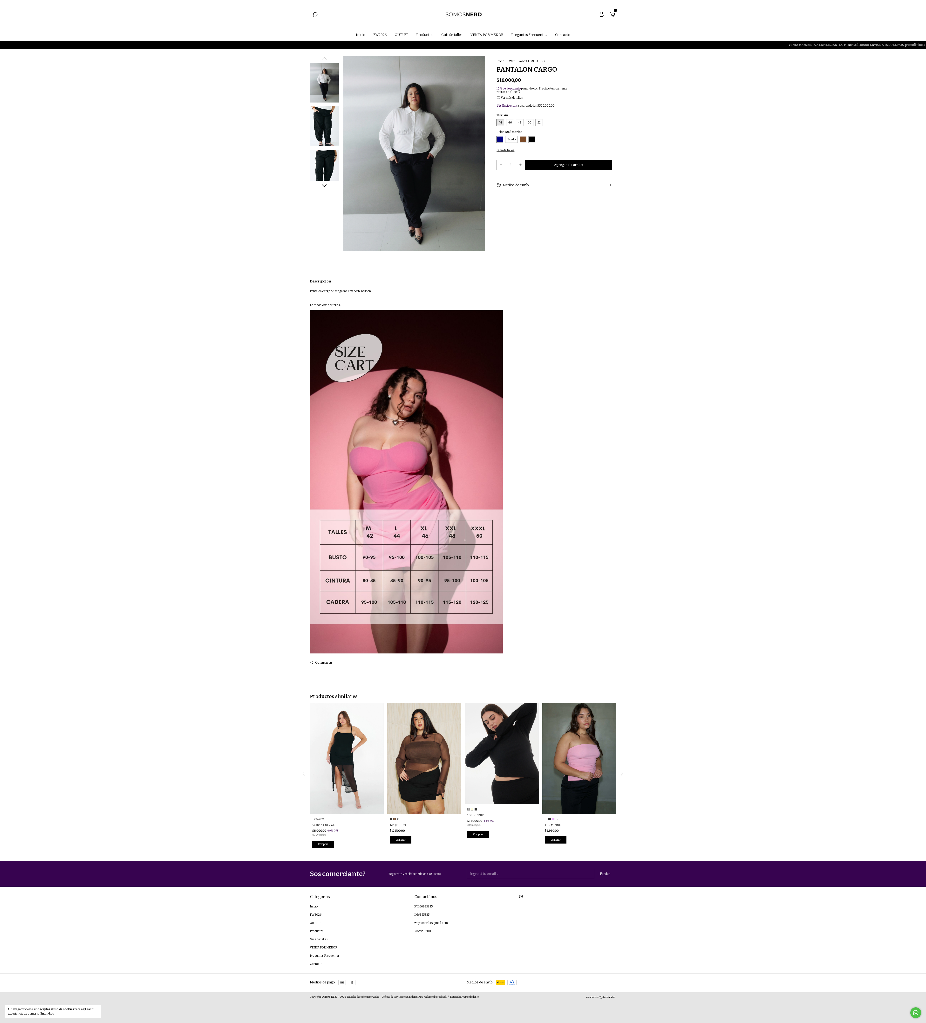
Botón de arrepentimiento (464, 997)
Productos (424, 35)
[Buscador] (315, 15)
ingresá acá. (440, 997)
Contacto (562, 35)
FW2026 (380, 35)
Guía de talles (452, 35)
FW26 (511, 61)
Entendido (47, 1013)
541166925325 (423, 906)
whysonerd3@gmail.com (431, 923)
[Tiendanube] (601, 998)
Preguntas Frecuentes (529, 35)
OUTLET (401, 35)
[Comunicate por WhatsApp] (915, 1012)
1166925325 (421, 914)
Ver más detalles (511, 97)
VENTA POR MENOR (486, 35)
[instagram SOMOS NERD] (521, 896)
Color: (510, 132)
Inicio (360, 35)
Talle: (502, 115)
